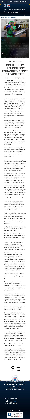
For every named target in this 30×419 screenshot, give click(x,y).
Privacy (22, 384)
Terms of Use (15, 386)
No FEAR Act (12, 388)
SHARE (12, 370)
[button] (7, 3)
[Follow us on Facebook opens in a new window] (7, 402)
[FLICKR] (11, 402)
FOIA (19, 388)
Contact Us (13, 384)
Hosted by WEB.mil (14, 410)
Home (6, 384)
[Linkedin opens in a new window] (15, 402)
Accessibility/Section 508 (15, 389)
